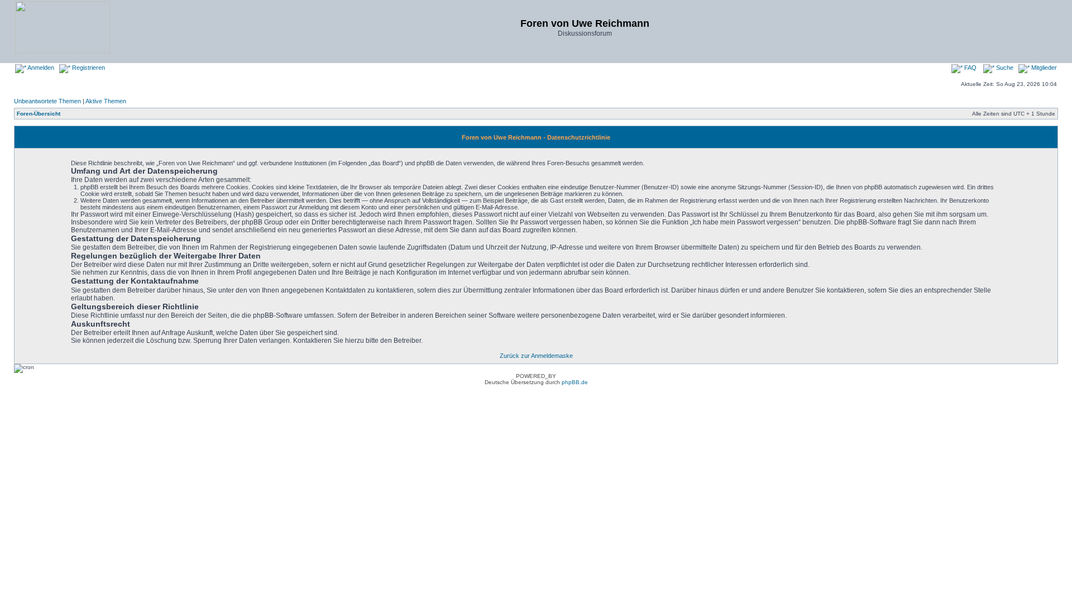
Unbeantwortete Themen (47, 101)
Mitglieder (1043, 67)
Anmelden (40, 67)
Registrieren (87, 67)
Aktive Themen (105, 101)
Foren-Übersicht (38, 114)
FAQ (970, 67)
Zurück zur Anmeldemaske (536, 355)
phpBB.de (575, 382)
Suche (1003, 67)
